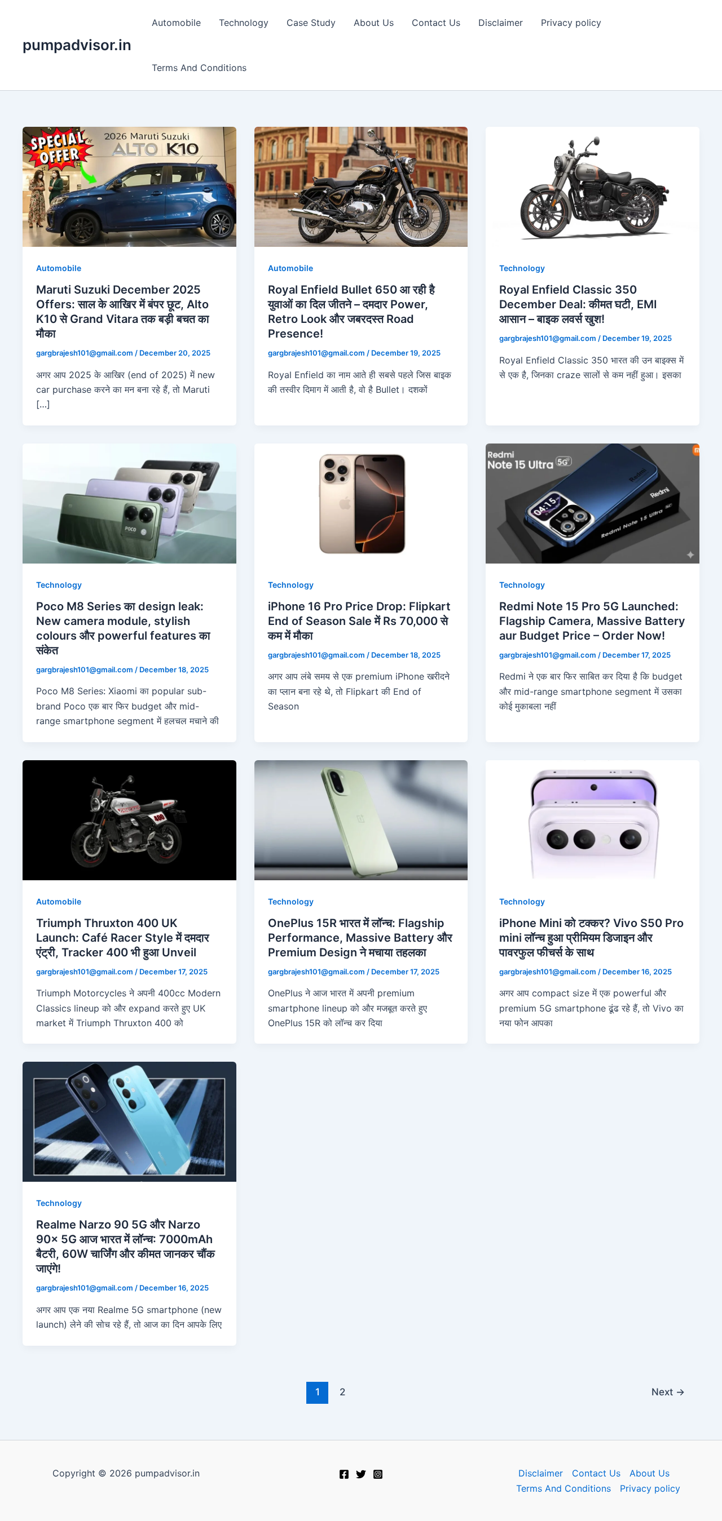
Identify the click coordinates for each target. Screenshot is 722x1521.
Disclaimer (500, 22)
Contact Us (436, 22)
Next (668, 1392)
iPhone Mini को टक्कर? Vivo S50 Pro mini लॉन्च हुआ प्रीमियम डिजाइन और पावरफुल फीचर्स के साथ (591, 937)
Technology (243, 22)
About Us (374, 22)
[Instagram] (378, 1474)
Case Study (311, 22)
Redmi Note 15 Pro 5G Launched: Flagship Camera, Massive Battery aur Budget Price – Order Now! (592, 621)
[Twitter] (361, 1474)
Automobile (176, 22)
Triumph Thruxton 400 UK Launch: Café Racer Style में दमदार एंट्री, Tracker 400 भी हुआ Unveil (122, 937)
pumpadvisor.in (77, 45)
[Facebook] (344, 1474)
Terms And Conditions (199, 67)
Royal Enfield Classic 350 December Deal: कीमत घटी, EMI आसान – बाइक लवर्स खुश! (578, 304)
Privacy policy (571, 22)
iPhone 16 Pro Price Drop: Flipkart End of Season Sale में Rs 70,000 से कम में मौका (359, 621)
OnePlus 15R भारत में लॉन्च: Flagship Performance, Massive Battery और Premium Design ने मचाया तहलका (360, 937)
